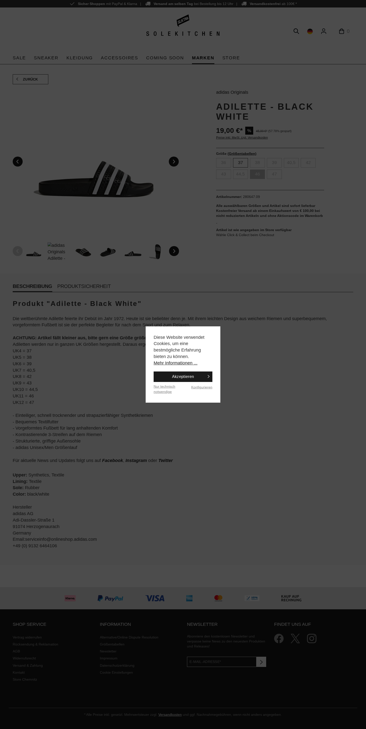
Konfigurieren (201, 387)
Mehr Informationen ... (175, 363)
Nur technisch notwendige (164, 389)
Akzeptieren (183, 376)
